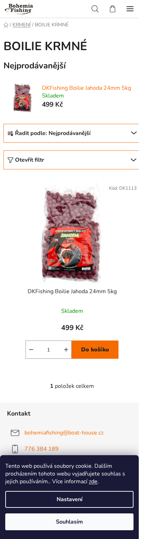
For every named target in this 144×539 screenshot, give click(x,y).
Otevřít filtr (29, 160)
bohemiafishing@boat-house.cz (63, 433)
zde (93, 481)
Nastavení (69, 499)
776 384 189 (41, 449)
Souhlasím (69, 522)
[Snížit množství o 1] (31, 349)
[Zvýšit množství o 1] (66, 349)
